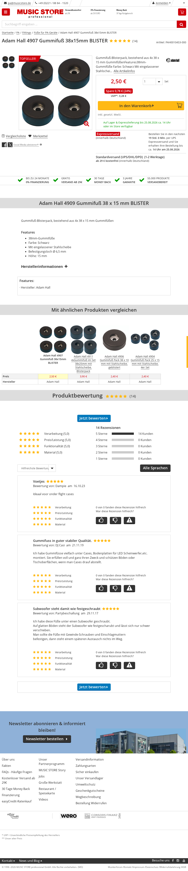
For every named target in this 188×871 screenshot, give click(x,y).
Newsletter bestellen (45, 738)
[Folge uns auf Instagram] (178, 860)
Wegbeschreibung (88, 797)
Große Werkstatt (50, 783)
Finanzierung (11, 795)
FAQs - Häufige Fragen (17, 772)
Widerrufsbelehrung (170, 867)
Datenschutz (152, 867)
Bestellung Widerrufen (91, 803)
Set (166, 81)
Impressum (138, 867)
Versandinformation (90, 759)
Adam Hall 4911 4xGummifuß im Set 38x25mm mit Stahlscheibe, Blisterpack (83, 364)
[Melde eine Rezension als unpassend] (129, 520)
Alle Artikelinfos (124, 71)
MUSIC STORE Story (52, 770)
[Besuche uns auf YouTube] (184, 860)
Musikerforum (115, 867)
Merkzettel (40, 136)
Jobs (42, 776)
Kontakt (7, 861)
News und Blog (29, 861)
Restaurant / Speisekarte (47, 791)
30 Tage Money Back (16, 789)
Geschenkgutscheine (90, 791)
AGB (184, 867)
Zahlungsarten (86, 766)
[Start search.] (181, 24)
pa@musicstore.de (19, 3)
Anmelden (162, 3)
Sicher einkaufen (87, 772)
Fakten (6, 766)
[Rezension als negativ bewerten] (115, 520)
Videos (43, 799)
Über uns (8, 759)
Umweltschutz (85, 784)
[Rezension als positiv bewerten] (101, 520)
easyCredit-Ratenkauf (16, 801)
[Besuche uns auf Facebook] (172, 860)
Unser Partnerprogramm (51, 761)
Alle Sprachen (155, 467)
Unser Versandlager (89, 778)
